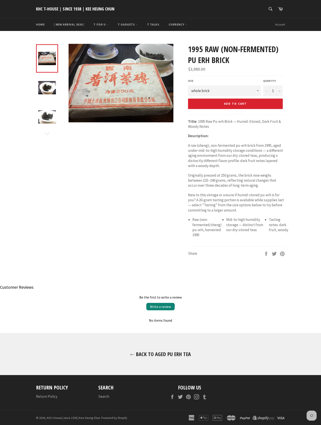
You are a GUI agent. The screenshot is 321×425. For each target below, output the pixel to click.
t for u (99, 24)
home (40, 24)
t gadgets (127, 24)
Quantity (269, 80)
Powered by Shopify (114, 418)
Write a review (160, 306)
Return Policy (46, 396)
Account (280, 24)
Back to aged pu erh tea (163, 354)
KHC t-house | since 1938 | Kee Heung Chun (75, 9)
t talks (153, 24)
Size (190, 80)
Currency (177, 24)
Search (103, 396)
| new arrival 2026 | (69, 24)
